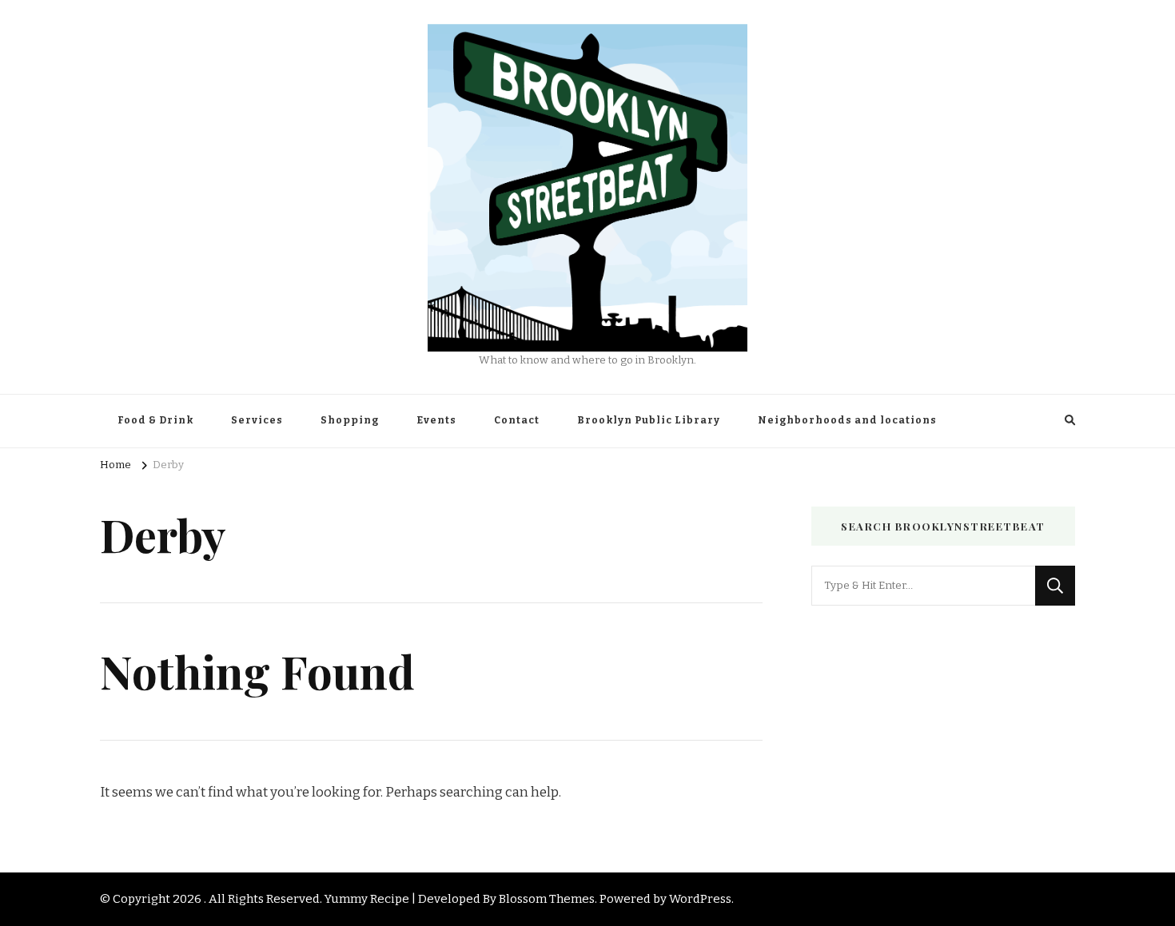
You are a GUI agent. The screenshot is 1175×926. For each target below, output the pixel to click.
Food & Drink (155, 420)
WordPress (700, 899)
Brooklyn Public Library (648, 420)
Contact (517, 420)
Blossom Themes (547, 899)
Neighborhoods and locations (847, 420)
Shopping (350, 420)
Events (436, 420)
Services (257, 420)
